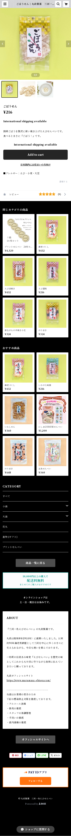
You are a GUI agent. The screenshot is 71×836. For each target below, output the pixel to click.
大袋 (5, 516)
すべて (6, 496)
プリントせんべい (12, 547)
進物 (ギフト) (10, 536)
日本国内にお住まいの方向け (35, 164)
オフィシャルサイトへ (35, 739)
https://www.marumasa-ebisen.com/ (29, 680)
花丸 (5, 526)
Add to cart (36, 154)
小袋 (5, 506)
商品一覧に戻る (35, 563)
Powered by (32, 804)
